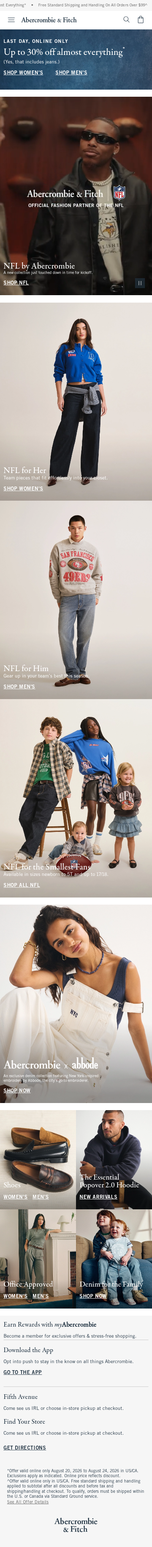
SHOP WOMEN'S (23, 73)
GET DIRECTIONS (25, 1448)
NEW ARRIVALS (98, 1197)
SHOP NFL (16, 283)
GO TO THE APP (23, 1373)
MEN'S (41, 1197)
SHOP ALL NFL (22, 885)
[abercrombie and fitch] (49, 19)
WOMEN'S (16, 1197)
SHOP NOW (17, 1091)
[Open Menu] (8, 19)
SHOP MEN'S (71, 73)
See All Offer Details (28, 1502)
